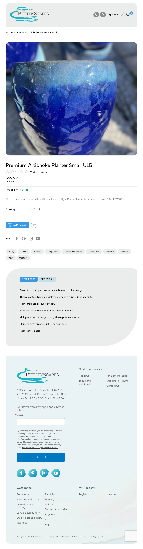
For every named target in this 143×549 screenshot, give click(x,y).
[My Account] (123, 15)
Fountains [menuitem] (50, 494)
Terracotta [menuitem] (23, 494)
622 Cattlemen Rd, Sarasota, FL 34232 (39, 390)
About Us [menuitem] (84, 375)
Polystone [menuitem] (50, 514)
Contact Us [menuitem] (112, 385)
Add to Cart (20, 225)
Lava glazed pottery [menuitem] (28, 512)
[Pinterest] (24, 238)
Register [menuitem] (83, 494)
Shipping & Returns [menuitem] (117, 380)
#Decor (23, 251)
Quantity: (11, 209)
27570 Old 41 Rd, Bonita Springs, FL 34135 (41, 394)
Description (28, 279)
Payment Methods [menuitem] (116, 375)
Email (20, 415)
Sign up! (41, 457)
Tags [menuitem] (47, 524)
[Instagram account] (30, 238)
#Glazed (37, 251)
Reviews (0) (47, 279)
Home (9, 32)
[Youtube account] (37, 238)
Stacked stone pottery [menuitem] (29, 517)
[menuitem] (96, 14)
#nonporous (93, 251)
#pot (10, 258)
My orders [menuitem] (112, 494)
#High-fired (52, 251)
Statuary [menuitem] (49, 499)
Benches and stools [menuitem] (28, 499)
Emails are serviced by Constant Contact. (40, 447)
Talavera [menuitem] (22, 522)
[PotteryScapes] (29, 20)
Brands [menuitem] (49, 519)
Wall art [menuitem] (49, 504)
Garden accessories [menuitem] (56, 509)
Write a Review (38, 171)
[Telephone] (96, 14)
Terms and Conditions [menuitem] (85, 382)
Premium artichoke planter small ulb (37, 32)
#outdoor (110, 251)
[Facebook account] (17, 238)
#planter (124, 251)
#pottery (23, 258)
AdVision (76, 537)
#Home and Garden (73, 251)
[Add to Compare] (34, 225)
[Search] (103, 14)
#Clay (11, 251)
